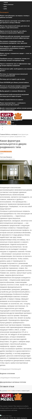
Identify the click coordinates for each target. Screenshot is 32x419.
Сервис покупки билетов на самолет (11, 99)
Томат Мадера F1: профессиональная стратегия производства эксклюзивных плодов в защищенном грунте (15, 48)
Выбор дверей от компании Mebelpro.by (12, 91)
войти (9, 390)
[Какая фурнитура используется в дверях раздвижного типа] (16, 183)
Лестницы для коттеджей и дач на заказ (12, 79)
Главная (2, 134)
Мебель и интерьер (11, 134)
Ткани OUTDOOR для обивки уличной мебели (14, 82)
